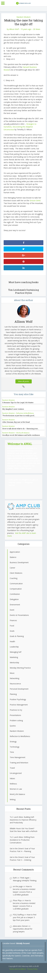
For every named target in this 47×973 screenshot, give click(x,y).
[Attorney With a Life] (23, 2)
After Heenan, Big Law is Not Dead (16, 422)
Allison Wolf (14, 29)
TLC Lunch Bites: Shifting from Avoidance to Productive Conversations (22, 840)
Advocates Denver (20, 926)
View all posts (23, 381)
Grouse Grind (35, 200)
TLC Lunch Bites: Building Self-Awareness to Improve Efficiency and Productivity (23, 820)
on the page (18, 886)
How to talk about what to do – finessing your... (20, 428)
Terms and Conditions (17, 969)
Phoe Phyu (17, 900)
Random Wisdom (24, 17)
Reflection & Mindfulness (25, 413)
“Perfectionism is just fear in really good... (18, 415)
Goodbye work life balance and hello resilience (21, 435)
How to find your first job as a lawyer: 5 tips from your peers (24, 917)
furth (15, 878)
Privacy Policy (32, 969)
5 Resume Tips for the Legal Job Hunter (18, 402)
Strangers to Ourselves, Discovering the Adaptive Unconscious (20, 127)
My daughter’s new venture (13, 409)
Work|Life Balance (22, 433)
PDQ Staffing (18, 914)
